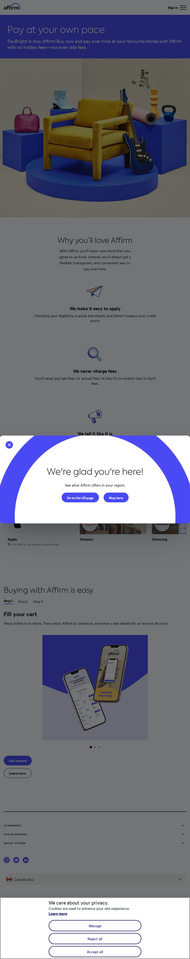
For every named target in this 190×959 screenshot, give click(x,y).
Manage (95, 925)
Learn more (58, 913)
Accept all (95, 951)
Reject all (95, 938)
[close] (11, 443)
